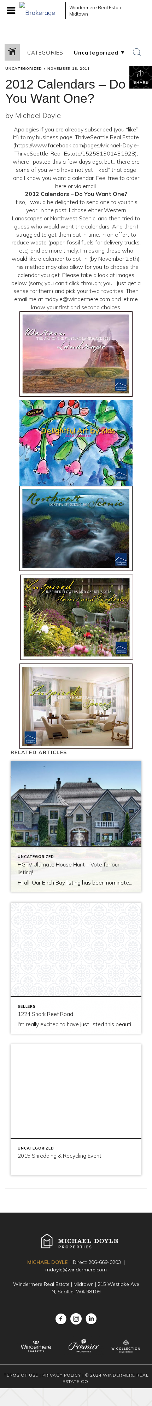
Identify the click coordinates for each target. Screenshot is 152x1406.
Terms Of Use (21, 1375)
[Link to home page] (40, 10)
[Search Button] (137, 52)
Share (141, 82)
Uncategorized (23, 68)
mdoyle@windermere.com (77, 299)
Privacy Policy (61, 1375)
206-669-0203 (104, 1262)
